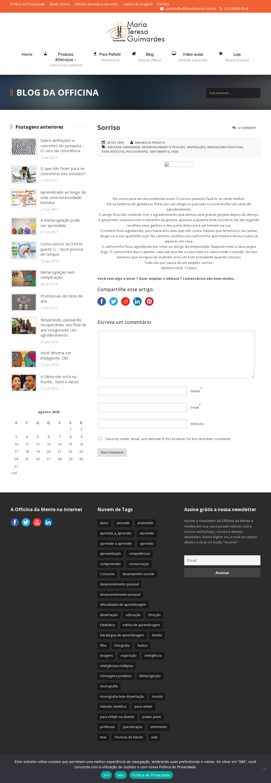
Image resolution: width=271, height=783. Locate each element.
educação (133, 615)
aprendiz (146, 543)
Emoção (154, 615)
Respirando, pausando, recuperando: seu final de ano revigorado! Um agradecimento (63, 327)
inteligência (152, 655)
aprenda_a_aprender (116, 533)
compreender (110, 564)
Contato (163, 4)
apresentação (110, 553)
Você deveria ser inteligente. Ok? (55, 355)
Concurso (107, 574)
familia (157, 635)
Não (120, 775)
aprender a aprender (116, 543)
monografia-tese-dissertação (122, 696)
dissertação (109, 615)
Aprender (147, 533)
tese (103, 737)
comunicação (139, 564)
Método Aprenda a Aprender (97, 4)
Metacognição (150, 676)
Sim (106, 775)
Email (195, 407)
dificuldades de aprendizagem (123, 604)
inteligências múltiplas (116, 666)
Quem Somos (59, 4)
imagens (106, 655)
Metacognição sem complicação (57, 274)
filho (103, 645)
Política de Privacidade (28, 4)
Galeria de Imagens (137, 4)
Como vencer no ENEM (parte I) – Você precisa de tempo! (61, 249)
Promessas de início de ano (61, 298)
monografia (109, 686)
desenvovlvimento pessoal (120, 594)
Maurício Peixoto (150, 143)
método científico (113, 706)
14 (59, 444)
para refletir (113, 151)
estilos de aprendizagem (141, 625)
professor (107, 727)
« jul (14, 472)
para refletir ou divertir (117, 717)
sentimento (160, 151)
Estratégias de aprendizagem (122, 635)
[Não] (264, 769)
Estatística (107, 625)
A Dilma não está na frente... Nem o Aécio (59, 379)
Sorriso (108, 127)
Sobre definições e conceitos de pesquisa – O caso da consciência (62, 145)
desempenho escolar (139, 574)
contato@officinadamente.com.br (191, 8)
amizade (114, 147)
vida (175, 151)
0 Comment (247, 128)
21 (59, 451)
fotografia (122, 645)
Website (197, 423)
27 (49, 458)
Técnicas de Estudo (128, 737)
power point (151, 717)
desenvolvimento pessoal (163, 147)
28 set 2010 (115, 143)
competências (139, 553)
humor (143, 645)
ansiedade (131, 147)
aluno (104, 523)
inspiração (196, 147)
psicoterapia (137, 151)
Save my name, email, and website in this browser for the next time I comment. (168, 438)
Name (195, 391)
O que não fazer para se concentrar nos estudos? (63, 171)
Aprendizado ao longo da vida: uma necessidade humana (63, 197)
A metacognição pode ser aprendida (60, 222)
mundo (157, 696)
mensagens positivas (225, 147)
